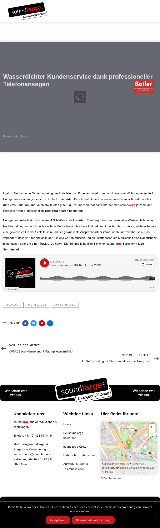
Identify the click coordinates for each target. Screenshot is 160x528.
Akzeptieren (58, 520)
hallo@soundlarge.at (34, 444)
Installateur (37, 305)
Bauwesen (13, 305)
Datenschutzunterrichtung (79, 455)
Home (67, 424)
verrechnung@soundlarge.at (32, 454)
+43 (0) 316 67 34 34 (39, 435)
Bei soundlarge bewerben (73, 435)
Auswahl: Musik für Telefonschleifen (75, 466)
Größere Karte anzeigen (111, 478)
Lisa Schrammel (64, 305)
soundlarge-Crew (74, 446)
